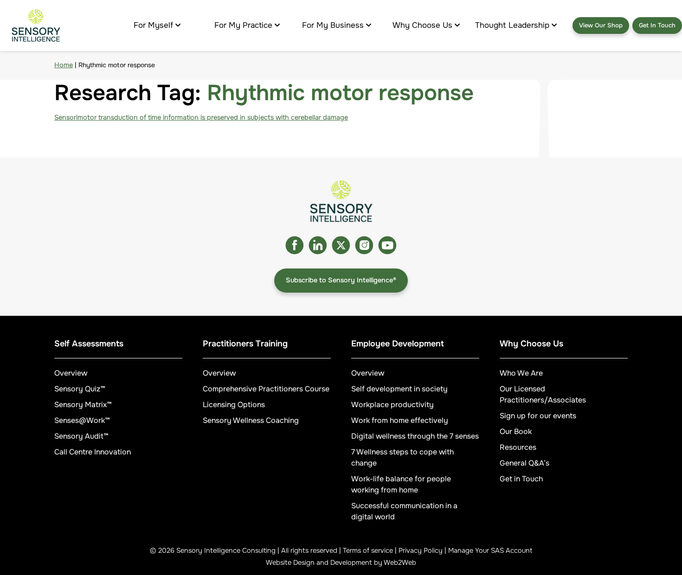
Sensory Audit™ (81, 436)
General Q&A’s (524, 463)
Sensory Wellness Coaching (251, 420)
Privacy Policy (421, 550)
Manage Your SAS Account (490, 550)
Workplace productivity (392, 404)
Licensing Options (234, 404)
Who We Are (521, 373)
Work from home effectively (399, 420)
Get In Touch (657, 25)
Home (63, 65)
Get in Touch (521, 479)
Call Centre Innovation (92, 452)
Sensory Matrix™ (83, 404)
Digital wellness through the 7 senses (415, 436)
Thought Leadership (512, 25)
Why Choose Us (422, 25)
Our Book (516, 431)
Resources (518, 447)
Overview (70, 373)
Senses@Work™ (82, 420)
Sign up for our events (538, 416)
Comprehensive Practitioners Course (266, 389)
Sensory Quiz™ (79, 389)
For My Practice (243, 25)
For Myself (153, 25)
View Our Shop (601, 25)
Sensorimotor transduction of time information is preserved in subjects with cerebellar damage (201, 117)
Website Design (290, 562)
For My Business (333, 25)
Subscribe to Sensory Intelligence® (341, 280)
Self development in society (399, 389)
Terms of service (368, 550)
